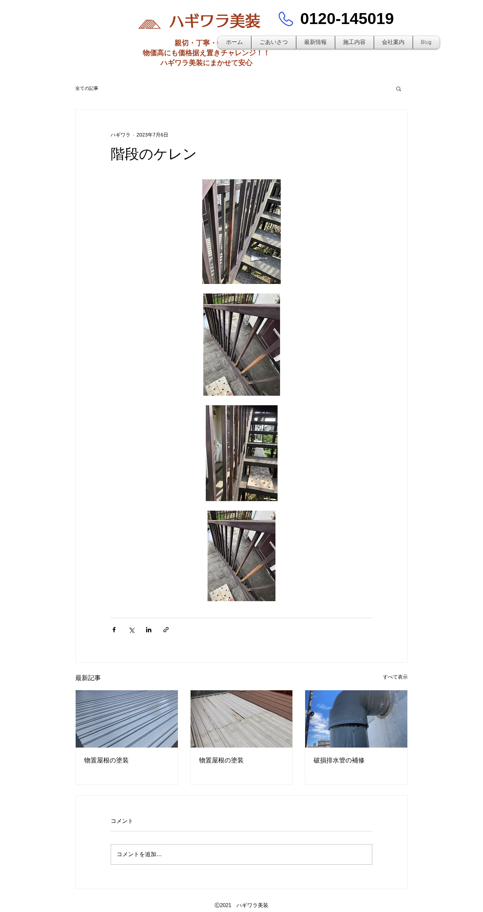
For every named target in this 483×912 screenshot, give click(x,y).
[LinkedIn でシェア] (148, 629)
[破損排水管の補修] (356, 719)
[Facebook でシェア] (114, 629)
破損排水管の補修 (339, 760)
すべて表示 (395, 677)
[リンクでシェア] (166, 629)
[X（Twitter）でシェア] (131, 629)
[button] (398, 88)
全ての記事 (86, 88)
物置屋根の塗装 (106, 760)
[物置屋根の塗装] (127, 719)
